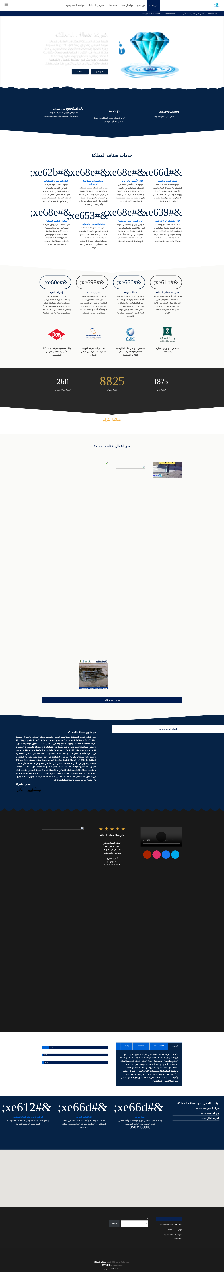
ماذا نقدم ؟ (141, 1045)
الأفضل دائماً (158, 1045)
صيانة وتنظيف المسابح (56, 220)
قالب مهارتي (109, 1268)
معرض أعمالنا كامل (112, 700)
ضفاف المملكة (100, 1262)
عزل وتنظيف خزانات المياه (167, 220)
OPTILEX (106, 1265)
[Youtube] (147, 854)
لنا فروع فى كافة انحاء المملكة (28, 1117)
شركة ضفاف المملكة (81, 34)
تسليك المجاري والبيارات (93, 224)
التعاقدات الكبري (84, 1117)
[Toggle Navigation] (6, 5)
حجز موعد (140, 1117)
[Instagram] (156, 854)
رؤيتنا (127, 1045)
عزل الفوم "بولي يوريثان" (130, 220)
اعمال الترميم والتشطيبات (56, 181)
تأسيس (175, 1046)
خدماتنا (80, 71)
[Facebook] (166, 854)
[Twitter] (175, 854)
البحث (146, 1218)
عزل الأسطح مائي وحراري (130, 181)
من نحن (99, 71)
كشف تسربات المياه (167, 181)
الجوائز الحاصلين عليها (168, 729)
